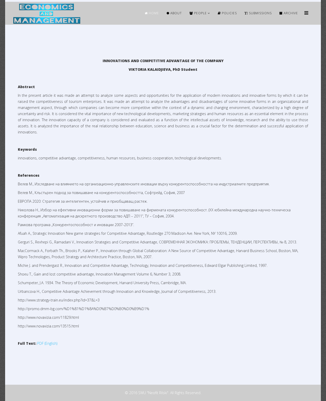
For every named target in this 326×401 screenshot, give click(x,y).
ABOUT (175, 13)
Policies (229, 13)
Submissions (260, 13)
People (200, 13)
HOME (153, 13)
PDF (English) (47, 343)
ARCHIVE (290, 13)
